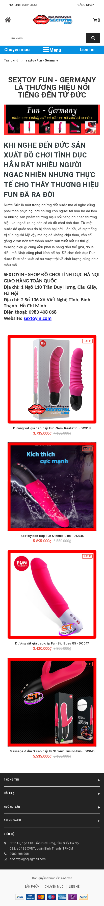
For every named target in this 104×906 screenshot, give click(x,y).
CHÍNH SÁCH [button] (12, 820)
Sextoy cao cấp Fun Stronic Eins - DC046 (52, 536)
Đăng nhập (85, 5)
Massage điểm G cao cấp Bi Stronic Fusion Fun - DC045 (52, 751)
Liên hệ (87, 49)
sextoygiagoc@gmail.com (28, 859)
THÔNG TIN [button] (11, 779)
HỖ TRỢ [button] (9, 793)
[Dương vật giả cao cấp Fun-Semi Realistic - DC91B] (52, 379)
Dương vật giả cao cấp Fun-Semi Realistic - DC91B (52, 428)
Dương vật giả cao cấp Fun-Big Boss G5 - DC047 (52, 643)
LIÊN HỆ (9, 834)
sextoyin (66, 878)
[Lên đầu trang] (88, 896)
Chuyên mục (17, 49)
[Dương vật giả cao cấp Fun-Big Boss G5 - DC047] (52, 594)
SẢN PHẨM (31, 886)
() (98, 20)
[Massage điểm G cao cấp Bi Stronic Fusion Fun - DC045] (52, 702)
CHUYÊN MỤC (54, 886)
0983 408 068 (19, 854)
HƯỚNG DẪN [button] (12, 806)
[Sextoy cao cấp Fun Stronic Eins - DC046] (52, 486)
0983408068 (29, 5)
